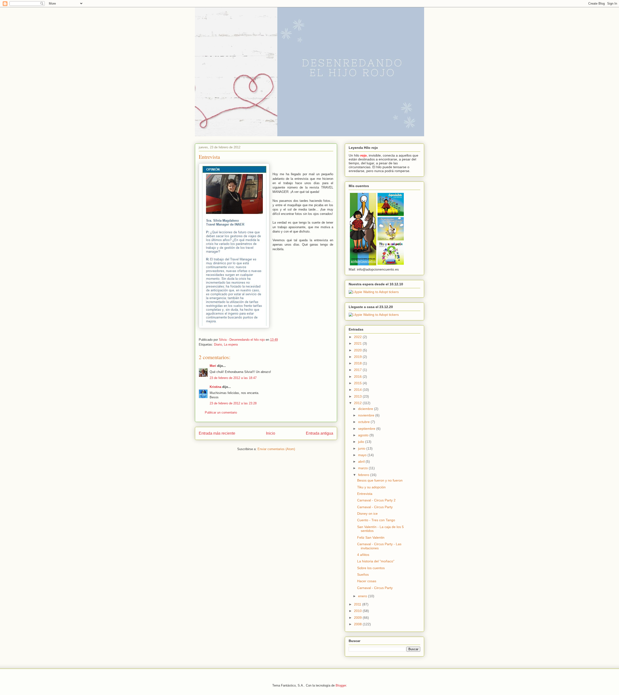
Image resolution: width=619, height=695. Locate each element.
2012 (358, 403)
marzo (363, 468)
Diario (218, 344)
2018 (358, 363)
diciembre (366, 409)
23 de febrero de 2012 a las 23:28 (233, 403)
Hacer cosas (366, 581)
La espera (231, 344)
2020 (358, 350)
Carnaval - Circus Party (375, 507)
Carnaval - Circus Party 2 (376, 500)
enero (363, 596)
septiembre (367, 429)
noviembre (366, 415)
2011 (358, 604)
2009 (358, 617)
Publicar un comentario (221, 412)
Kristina (215, 387)
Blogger (341, 685)
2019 (358, 357)
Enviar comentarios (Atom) (276, 449)
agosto (363, 435)
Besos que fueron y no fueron (380, 480)
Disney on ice (367, 513)
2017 (358, 370)
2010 (358, 611)
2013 (358, 396)
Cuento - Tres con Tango (376, 520)
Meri (213, 366)
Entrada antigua (319, 433)
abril (362, 461)
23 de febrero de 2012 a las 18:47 (233, 378)
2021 (358, 343)
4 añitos (363, 555)
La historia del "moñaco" (375, 561)
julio (361, 442)
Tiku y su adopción (371, 487)
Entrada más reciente (217, 433)
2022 (358, 337)
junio (362, 448)
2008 (358, 624)
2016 (358, 376)
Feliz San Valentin (370, 537)
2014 (358, 390)
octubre (364, 422)
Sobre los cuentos (371, 568)
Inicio (270, 433)
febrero (364, 475)
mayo (363, 455)
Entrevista (364, 494)
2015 (358, 383)
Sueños (363, 574)
